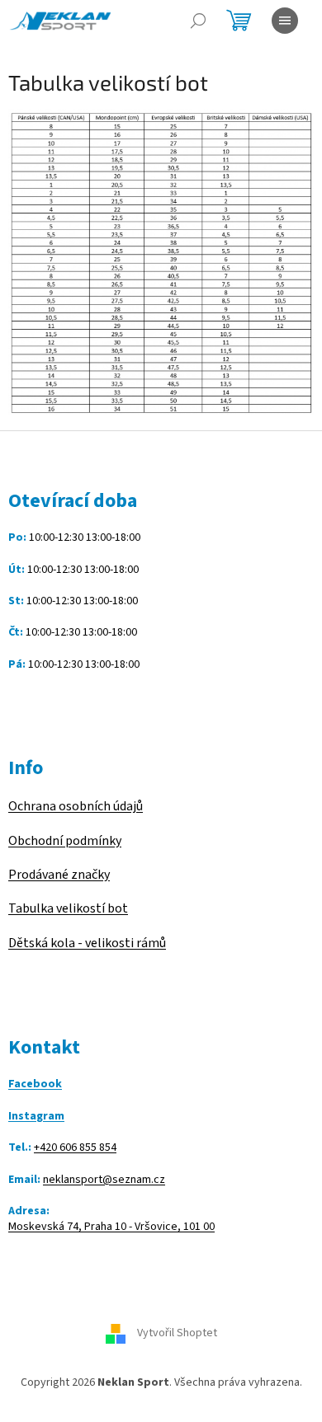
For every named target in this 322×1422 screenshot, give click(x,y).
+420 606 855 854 (75, 1148)
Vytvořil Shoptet (177, 1333)
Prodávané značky (59, 875)
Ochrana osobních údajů (75, 806)
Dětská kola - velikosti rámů (87, 943)
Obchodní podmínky (64, 841)
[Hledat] (198, 20)
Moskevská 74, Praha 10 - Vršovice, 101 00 (111, 1227)
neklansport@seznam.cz (104, 1180)
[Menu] (284, 20)
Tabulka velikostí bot (68, 908)
